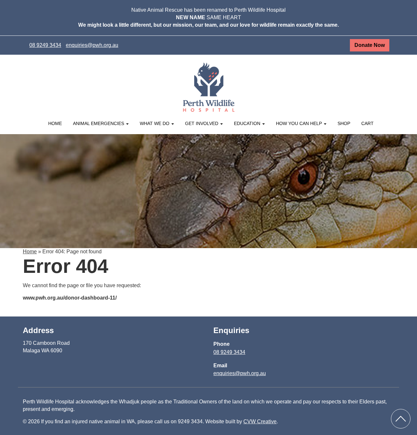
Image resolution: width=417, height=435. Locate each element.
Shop (344, 123)
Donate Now (369, 45)
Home (55, 123)
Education (248, 123)
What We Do (155, 123)
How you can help (299, 123)
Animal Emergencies (99, 123)
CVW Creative (260, 421)
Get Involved (202, 123)
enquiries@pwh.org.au (92, 45)
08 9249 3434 (45, 45)
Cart (367, 123)
